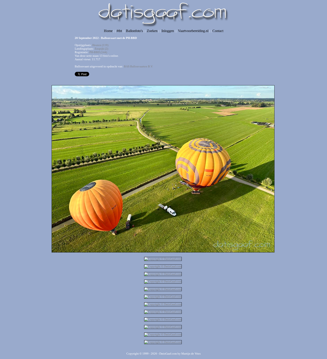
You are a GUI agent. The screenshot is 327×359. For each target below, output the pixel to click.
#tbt (119, 31)
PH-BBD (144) (98, 52)
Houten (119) (100, 45)
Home (108, 31)
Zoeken (152, 31)
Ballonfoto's (134, 31)
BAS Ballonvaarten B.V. (138, 66)
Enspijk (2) (101, 48)
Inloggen (167, 31)
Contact (217, 31)
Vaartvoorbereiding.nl (193, 31)
